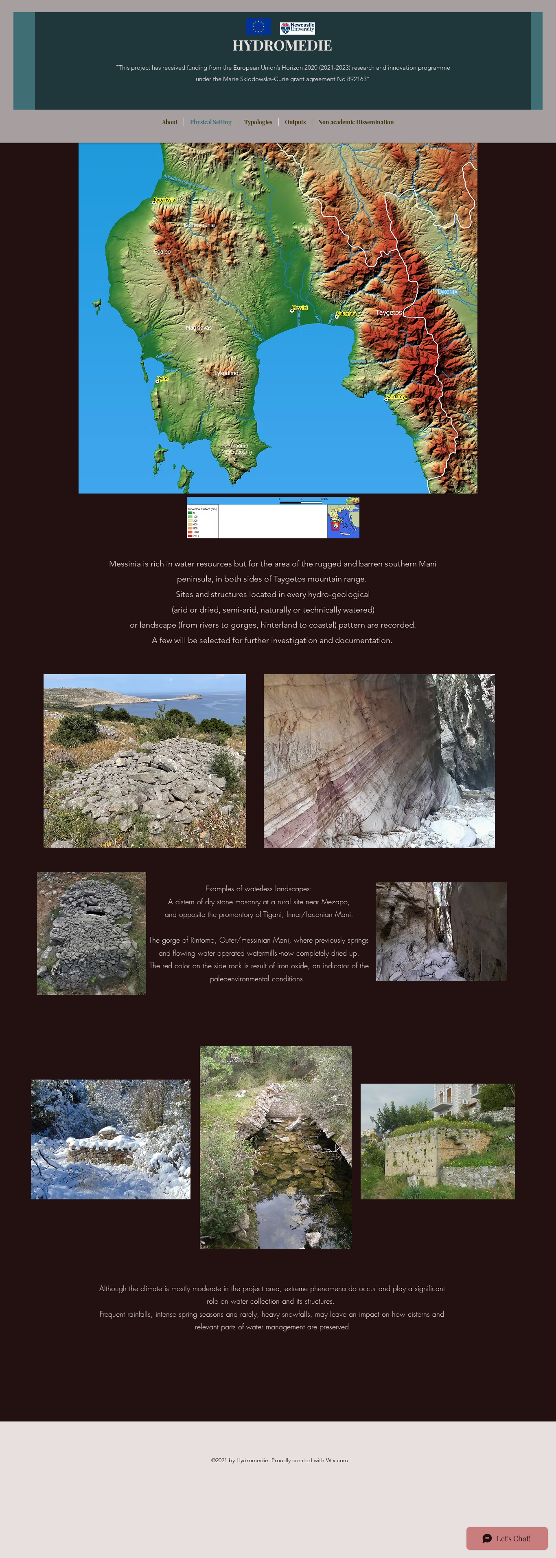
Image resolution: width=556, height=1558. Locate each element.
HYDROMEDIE (283, 44)
